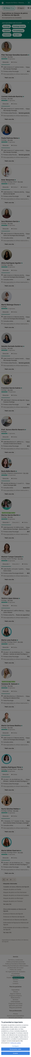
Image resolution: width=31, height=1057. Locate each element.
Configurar (15, 1046)
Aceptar (15, 1053)
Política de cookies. (15, 1043)
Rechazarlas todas (15, 1049)
